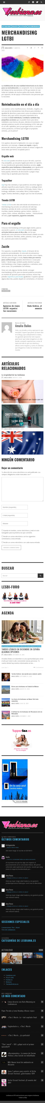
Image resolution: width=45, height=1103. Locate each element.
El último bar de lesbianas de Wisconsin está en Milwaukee (27, 713)
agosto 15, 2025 (25, 689)
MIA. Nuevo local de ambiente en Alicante (20, 1063)
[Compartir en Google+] (34, 48)
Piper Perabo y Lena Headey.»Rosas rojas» (18, 1010)
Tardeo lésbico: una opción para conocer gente (26, 674)
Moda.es (9, 982)
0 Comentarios (39, 667)
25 (42, 1044)
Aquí (3, 185)
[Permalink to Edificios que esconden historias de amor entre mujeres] (38, 956)
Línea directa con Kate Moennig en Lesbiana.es (21, 1002)
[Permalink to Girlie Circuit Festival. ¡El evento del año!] (4, 1082)
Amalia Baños (8, 377)
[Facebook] (29, 2)
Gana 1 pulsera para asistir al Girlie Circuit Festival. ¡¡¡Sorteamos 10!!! (22, 1072)
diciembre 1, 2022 (25, 716)
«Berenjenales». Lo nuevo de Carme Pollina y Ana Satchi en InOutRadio (22, 1054)
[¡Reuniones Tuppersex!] (21, 740)
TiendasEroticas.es (12, 984)
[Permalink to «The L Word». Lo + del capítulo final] (4, 1018)
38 (42, 1011)
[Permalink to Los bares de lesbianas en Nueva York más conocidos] (6, 702)
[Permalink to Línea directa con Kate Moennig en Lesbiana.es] (4, 1002)
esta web (7, 161)
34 (42, 1017)
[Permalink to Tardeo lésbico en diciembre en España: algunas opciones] (22, 632)
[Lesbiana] (20, 825)
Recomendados (33, 26)
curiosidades (6, 291)
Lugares (28, 646)
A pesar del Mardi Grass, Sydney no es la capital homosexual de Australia (20, 425)
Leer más (4, 667)
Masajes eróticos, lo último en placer (17, 878)
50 (42, 1002)
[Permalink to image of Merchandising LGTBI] (22, 68)
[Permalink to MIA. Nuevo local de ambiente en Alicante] (4, 1062)
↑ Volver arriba (22, 1097)
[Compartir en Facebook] (27, 48)
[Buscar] (4, 2)
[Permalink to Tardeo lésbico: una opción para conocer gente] (6, 677)
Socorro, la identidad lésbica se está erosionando (21, 859)
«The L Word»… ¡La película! (19, 1035)
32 (42, 1026)
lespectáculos (21, 646)
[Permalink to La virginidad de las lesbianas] (22, 388)
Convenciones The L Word (10, 928)
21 (42, 1062)
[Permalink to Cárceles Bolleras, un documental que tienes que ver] (22, 413)
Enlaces (15, 26)
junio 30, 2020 (17, 402)
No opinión (23, 26)
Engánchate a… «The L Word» (19, 1026)
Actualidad (6, 26)
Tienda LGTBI (6, 205)
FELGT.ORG (10, 978)
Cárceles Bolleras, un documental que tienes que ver (22, 399)
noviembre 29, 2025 (18, 655)
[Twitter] (37, 2)
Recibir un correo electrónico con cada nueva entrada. (21, 542)
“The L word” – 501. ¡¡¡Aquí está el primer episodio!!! (18, 1045)
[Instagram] (33, 2)
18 (42, 1080)
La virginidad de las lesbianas (13, 375)
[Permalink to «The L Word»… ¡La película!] (4, 1035)
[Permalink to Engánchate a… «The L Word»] (4, 1026)
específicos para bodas (16, 277)
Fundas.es (9, 980)
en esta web (20, 230)
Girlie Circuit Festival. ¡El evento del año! (22, 1081)
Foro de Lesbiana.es (8, 930)
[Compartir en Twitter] (31, 48)
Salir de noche (36, 646)
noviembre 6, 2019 (18, 429)
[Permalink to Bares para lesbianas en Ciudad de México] (6, 690)
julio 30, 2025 (24, 703)
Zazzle (23, 251)
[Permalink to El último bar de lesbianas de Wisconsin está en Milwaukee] (6, 715)
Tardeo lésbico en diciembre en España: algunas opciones (21, 650)
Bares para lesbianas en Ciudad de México (25, 686)
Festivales (13, 646)
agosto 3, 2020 (17, 377)
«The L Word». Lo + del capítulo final (22, 1017)
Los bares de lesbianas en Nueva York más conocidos (25, 700)
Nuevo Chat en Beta (13, 847)
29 (42, 1035)
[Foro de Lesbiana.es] (15, 598)
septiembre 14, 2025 (26, 676)
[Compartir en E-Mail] (42, 48)
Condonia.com (11, 975)
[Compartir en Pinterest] (38, 48)
